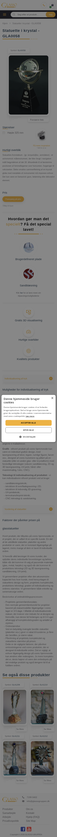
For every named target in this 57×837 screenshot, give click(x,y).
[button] (28, 436)
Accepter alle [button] (28, 423)
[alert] (28, 418)
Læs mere (30, 416)
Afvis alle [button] (28, 430)
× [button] (52, 398)
